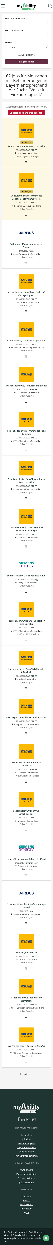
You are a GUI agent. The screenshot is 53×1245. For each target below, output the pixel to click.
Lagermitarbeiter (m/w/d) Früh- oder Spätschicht (26, 671)
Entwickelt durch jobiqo (24, 1235)
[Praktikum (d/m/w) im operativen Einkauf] (26, 233)
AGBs (26, 1212)
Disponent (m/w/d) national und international (26, 999)
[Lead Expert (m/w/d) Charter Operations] (26, 706)
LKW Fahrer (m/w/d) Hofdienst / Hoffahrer (26, 764)
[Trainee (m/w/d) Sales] (26, 941)
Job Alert (26, 1139)
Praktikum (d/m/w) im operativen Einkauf (26, 245)
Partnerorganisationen (26, 1155)
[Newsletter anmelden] (34, 1119)
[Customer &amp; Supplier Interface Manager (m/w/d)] (26, 893)
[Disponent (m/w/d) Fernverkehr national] (26, 374)
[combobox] (26, 23)
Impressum (26, 1208)
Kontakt (26, 1200)
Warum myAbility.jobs (26, 1174)
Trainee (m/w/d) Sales (26, 952)
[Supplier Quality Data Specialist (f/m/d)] (26, 564)
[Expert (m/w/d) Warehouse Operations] (26, 329)
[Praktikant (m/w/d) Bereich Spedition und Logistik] (26, 609)
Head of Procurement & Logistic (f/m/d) (26, 859)
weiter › (27, 1074)
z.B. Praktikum (15, 18)
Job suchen (26, 1135)
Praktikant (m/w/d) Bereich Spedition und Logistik (26, 622)
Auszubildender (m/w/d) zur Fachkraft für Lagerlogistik (26, 294)
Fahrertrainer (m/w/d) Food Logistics (26, 146)
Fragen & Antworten (26, 1147)
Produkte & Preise (26, 1178)
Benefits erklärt (26, 1151)
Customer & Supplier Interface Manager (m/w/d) (27, 906)
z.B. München (14, 30)
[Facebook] (19, 1119)
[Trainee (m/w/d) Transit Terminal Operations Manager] (26, 516)
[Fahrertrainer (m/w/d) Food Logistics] (26, 130)
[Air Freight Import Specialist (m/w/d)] (26, 1034)
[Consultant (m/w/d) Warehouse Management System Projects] (26, 180)
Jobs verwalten (26, 1182)
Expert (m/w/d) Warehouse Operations (26, 340)
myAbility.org (26, 1169)
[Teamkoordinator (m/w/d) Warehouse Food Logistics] (26, 468)
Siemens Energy (31, 579)
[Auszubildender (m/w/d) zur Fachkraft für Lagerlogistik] (26, 281)
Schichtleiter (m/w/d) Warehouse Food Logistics (26, 432)
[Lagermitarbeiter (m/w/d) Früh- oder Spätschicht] (26, 658)
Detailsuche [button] (28, 54)
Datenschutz (26, 1204)
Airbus (31, 251)
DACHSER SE (31, 150)
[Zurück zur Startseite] (26, 6)
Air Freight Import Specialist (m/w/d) (26, 1046)
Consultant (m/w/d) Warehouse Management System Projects (26, 197)
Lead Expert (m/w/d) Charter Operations (26, 717)
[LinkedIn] (23, 1119)
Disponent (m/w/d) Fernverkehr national (26, 385)
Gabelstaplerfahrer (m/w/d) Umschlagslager (26, 812)
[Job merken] (26, 161)
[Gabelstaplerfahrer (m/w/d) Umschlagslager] (26, 799)
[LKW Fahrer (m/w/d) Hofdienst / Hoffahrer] (26, 751)
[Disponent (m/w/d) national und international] (26, 986)
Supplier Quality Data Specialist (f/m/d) (26, 575)
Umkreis (9, 42)
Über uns (26, 1196)
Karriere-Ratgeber (26, 1143)
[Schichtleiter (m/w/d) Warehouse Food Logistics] (26, 419)
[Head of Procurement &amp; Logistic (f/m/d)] (26, 848)
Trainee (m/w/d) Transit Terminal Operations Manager (26, 529)
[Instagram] (28, 1119)
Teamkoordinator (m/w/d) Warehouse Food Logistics (26, 481)
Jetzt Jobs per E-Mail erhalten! (28, 112)
